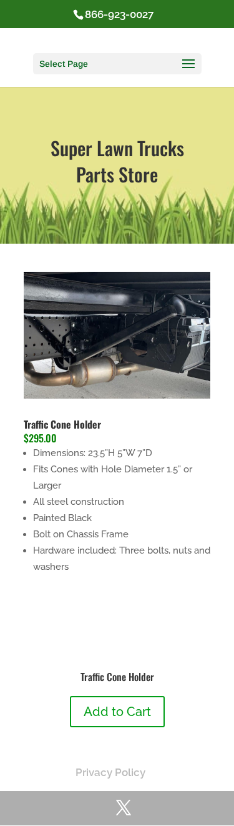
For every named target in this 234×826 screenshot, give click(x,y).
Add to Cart (117, 711)
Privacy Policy (110, 772)
